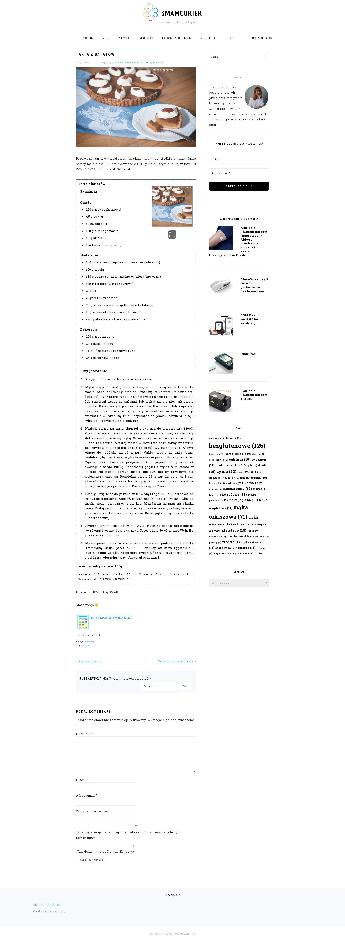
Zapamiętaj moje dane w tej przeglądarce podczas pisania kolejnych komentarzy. (128, 835)
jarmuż (215, 477)
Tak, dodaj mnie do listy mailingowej (105, 851)
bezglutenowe (237, 445)
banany (233, 437)
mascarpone (237, 488)
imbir (243, 471)
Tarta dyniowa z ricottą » (177, 661)
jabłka (256, 471)
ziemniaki (251, 553)
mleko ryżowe (231, 494)
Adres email (86, 795)
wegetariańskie (226, 553)
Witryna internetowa (92, 811)
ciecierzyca (218, 459)
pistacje (262, 536)
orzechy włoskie (240, 536)
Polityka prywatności (49, 911)
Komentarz (86, 734)
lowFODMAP (252, 483)
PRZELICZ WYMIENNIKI (111, 618)
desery (90, 641)
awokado (217, 437)
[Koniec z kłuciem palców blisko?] (221, 401)
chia (245, 453)
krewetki (217, 483)
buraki (232, 453)
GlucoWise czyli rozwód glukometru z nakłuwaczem (254, 285)
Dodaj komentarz (155, 62)
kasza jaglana (253, 477)
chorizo (258, 454)
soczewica (225, 547)
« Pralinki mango (89, 661)
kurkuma (233, 483)
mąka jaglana (243, 500)
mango (215, 489)
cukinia (239, 459)
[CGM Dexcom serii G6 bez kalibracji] (221, 326)
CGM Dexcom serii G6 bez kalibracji (251, 319)
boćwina (217, 453)
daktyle (249, 465)
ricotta (232, 542)
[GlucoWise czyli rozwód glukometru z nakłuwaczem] (221, 287)
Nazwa (82, 780)
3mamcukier (181, 13)
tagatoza (246, 548)
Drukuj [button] (172, 235)
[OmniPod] (221, 364)
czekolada (227, 465)
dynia (226, 471)
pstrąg (215, 542)
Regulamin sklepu (47, 905)
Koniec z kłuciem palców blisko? (253, 395)
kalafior (230, 477)
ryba (248, 542)
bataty (85, 645)
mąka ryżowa (244, 524)
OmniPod (248, 354)
